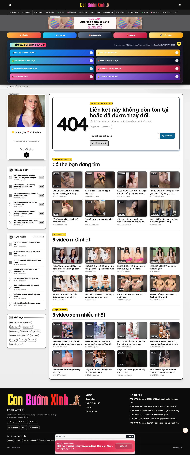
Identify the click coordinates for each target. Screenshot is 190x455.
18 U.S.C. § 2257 (93, 403)
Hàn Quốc (32, 340)
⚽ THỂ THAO (166, 35)
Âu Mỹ (145, 12)
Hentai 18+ (109, 12)
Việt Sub (84, 12)
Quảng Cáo (91, 399)
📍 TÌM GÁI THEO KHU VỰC (108, 61)
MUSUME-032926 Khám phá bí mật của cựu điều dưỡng (154, 410)
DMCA (88, 407)
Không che (96, 12)
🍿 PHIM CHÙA (95, 35)
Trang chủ (15, 12)
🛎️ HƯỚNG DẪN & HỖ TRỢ (108, 77)
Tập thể (25, 335)
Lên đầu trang (178, 447)
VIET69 (61, 12)
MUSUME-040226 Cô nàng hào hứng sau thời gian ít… (153, 406)
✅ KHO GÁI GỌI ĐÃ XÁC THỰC (23, 61)
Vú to (20, 344)
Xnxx (12, 344)
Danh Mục (27, 12)
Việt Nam (156, 12)
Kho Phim (39, 12)
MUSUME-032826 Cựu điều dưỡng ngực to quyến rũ (153, 419)
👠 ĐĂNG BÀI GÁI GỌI (20, 77)
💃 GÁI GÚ (130, 35)
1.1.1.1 (140, 45)
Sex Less (34, 335)
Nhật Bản (72, 12)
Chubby (23, 340)
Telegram (168, 12)
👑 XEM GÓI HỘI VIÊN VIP (107, 53)
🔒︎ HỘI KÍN (24, 35)
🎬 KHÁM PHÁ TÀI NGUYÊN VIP (109, 69)
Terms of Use (91, 411)
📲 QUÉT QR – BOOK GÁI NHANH (24, 53)
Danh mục (24, 422)
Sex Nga (13, 340)
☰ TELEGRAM (59, 35)
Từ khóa (34, 422)
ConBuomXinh (15, 410)
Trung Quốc (134, 12)
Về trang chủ (100, 143)
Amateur (121, 12)
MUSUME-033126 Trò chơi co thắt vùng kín (149, 414)
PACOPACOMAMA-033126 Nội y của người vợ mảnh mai (154, 423)
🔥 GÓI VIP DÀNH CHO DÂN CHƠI (24, 69)
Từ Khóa (51, 12)
